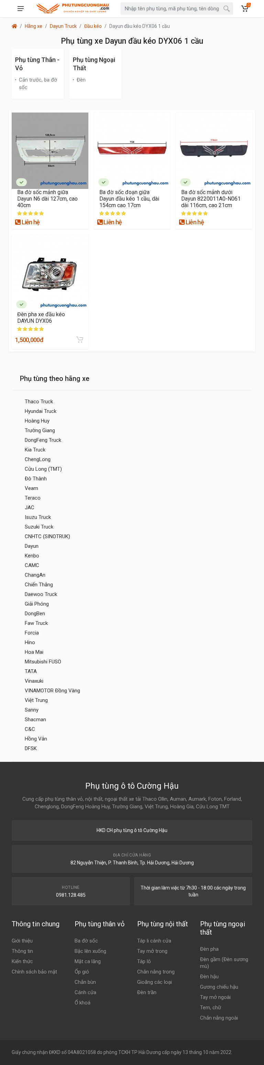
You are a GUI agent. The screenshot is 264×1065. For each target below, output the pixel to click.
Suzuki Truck (39, 527)
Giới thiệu (22, 941)
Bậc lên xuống (90, 951)
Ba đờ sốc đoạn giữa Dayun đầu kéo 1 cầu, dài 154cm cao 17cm (129, 199)
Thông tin (22, 951)
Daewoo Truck (41, 594)
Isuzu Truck (38, 517)
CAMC (32, 565)
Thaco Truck (39, 401)
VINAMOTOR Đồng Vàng (52, 691)
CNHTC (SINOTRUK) (47, 536)
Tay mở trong (152, 951)
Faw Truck (36, 623)
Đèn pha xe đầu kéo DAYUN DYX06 (41, 317)
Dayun (31, 546)
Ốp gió (82, 972)
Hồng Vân (36, 739)
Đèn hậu (209, 976)
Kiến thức (22, 961)
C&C (30, 729)
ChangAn (35, 575)
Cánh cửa (85, 992)
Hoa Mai (34, 652)
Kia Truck (35, 450)
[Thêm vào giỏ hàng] (80, 339)
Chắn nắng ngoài (219, 1018)
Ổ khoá (82, 1003)
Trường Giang (40, 430)
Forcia (32, 633)
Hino (30, 642)
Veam (31, 488)
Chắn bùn (85, 982)
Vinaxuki (34, 681)
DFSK (31, 748)
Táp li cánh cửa (154, 941)
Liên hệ (30, 222)
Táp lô (144, 961)
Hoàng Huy (37, 421)
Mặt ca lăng (88, 961)
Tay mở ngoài (215, 997)
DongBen (35, 613)
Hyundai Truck (40, 411)
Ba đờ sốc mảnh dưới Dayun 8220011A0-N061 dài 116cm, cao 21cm (211, 199)
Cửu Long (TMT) (43, 469)
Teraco (33, 498)
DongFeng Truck (43, 440)
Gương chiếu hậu (219, 987)
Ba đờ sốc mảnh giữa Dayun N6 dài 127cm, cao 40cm (47, 199)
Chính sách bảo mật (34, 972)
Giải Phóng (37, 604)
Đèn (81, 80)
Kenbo (32, 556)
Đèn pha (209, 949)
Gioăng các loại (154, 982)
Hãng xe (33, 26)
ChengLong (38, 459)
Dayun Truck (63, 26)
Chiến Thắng (39, 585)
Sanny (31, 710)
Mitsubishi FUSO (43, 662)
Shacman (35, 719)
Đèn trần (146, 992)
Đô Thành (36, 479)
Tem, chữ (210, 1007)
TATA (31, 671)
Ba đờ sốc (86, 941)
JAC (29, 507)
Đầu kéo (93, 26)
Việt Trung (36, 700)
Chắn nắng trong (156, 972)
